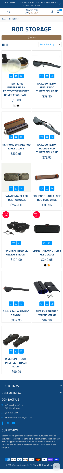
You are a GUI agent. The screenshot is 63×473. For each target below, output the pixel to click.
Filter (32, 37)
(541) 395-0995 (11, 412)
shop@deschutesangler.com (18, 417)
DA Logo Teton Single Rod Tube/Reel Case (47, 87)
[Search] (9, 11)
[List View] (7, 44)
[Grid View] (3, 44)
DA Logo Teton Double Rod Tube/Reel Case (47, 148)
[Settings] (52, 11)
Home (4, 19)
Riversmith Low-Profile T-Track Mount (16, 362)
